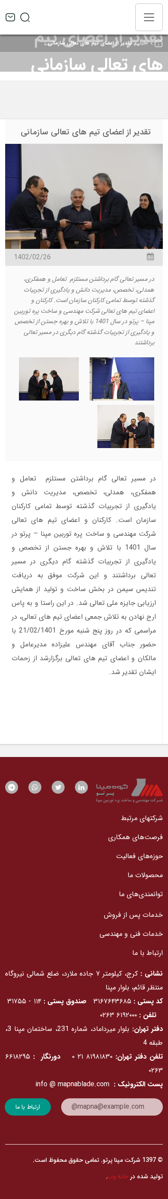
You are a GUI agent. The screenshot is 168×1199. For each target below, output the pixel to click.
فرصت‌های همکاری (135, 837)
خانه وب (118, 1176)
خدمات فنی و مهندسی (131, 934)
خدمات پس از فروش (133, 915)
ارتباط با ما (147, 953)
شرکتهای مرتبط (142, 818)
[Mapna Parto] (129, 791)
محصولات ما (145, 875)
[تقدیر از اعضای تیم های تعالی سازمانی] (84, 196)
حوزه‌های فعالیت (139, 856)
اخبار (143, 43)
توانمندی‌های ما (141, 894)
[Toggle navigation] (149, 17)
